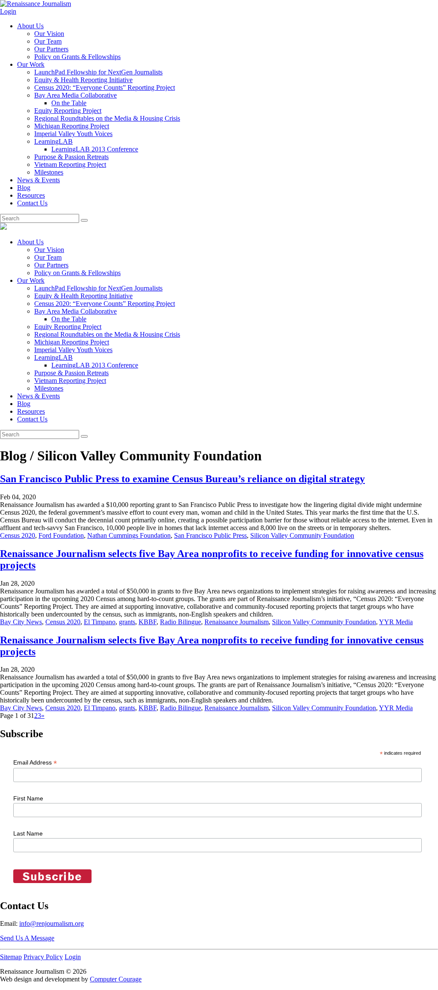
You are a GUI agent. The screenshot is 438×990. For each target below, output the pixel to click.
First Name (28, 798)
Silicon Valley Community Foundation (302, 535)
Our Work (30, 64)
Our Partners (51, 49)
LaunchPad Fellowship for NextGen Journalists (98, 72)
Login (8, 11)
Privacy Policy (43, 956)
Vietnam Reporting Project (70, 164)
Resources (31, 195)
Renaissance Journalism (236, 621)
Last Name (28, 833)
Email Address (35, 763)
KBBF (148, 621)
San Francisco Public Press (210, 535)
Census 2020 (17, 535)
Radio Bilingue (180, 621)
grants (127, 621)
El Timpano (99, 621)
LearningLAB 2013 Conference (94, 149)
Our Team (48, 41)
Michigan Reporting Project (71, 126)
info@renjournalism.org (51, 923)
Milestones (48, 172)
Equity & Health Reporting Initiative (83, 79)
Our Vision (49, 33)
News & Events (38, 180)
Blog (23, 187)
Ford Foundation (61, 535)
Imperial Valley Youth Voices (73, 133)
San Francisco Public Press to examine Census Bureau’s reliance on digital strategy (182, 478)
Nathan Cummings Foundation (129, 535)
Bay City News (21, 621)
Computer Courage (116, 979)
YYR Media (396, 621)
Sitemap (11, 956)
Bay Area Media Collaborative (75, 95)
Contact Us (32, 203)
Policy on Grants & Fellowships (77, 56)
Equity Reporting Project (67, 110)
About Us (30, 26)
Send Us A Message (27, 938)
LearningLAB (53, 141)
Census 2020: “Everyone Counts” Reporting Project (104, 87)
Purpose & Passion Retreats (71, 156)
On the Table (68, 103)
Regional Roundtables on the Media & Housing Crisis (107, 118)
